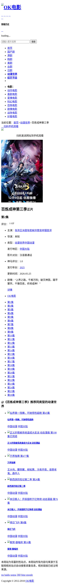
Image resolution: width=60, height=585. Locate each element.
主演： (11, 230)
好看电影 (12, 116)
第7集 (10, 324)
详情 (9, 289)
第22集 (11, 380)
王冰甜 (23, 230)
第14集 (11, 350)
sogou (13, 575)
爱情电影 (12, 98)
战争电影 (12, 112)
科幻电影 (12, 101)
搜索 (34, 42)
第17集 (11, 361)
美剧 (9, 63)
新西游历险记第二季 (16, 486)
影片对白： (13, 255)
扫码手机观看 (9, 126)
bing (23, 575)
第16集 (11, 358)
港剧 (9, 55)
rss (2, 575)
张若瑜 (30, 230)
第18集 (11, 365)
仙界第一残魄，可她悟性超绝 (20, 419)
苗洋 (49, 230)
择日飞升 (11, 529)
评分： (5, 224)
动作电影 (12, 90)
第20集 (11, 372)
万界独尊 (11, 463)
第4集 (10, 313)
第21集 (11, 376)
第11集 (11, 339)
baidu (7, 575)
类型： (11, 242)
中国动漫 (29, 242)
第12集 (11, 343)
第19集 (11, 369)
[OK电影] (11, 7)
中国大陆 (25, 249)
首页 (9, 48)
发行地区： (13, 249)
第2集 (10, 306)
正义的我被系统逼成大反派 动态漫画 (23, 443)
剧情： (11, 280)
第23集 (11, 384)
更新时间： (13, 273)
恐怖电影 (12, 105)
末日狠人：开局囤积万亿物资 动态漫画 (24, 509)
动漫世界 (25, 122)
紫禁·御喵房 (12, 549)
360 (19, 575)
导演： (11, 236)
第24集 (11, 387)
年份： (13, 267)
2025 (22, 267)
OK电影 (11, 296)
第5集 (10, 317)
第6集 (10, 320)
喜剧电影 (12, 94)
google (29, 575)
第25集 (11, 391)
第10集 (11, 335)
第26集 (11, 395)
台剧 (9, 66)
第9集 (10, 332)
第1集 (10, 302)
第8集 (10, 328)
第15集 (11, 354)
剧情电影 (12, 109)
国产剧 (11, 51)
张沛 (17, 230)
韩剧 (9, 59)
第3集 (10, 309)
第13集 (11, 346)
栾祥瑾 (43, 230)
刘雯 (36, 230)
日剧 (9, 70)
